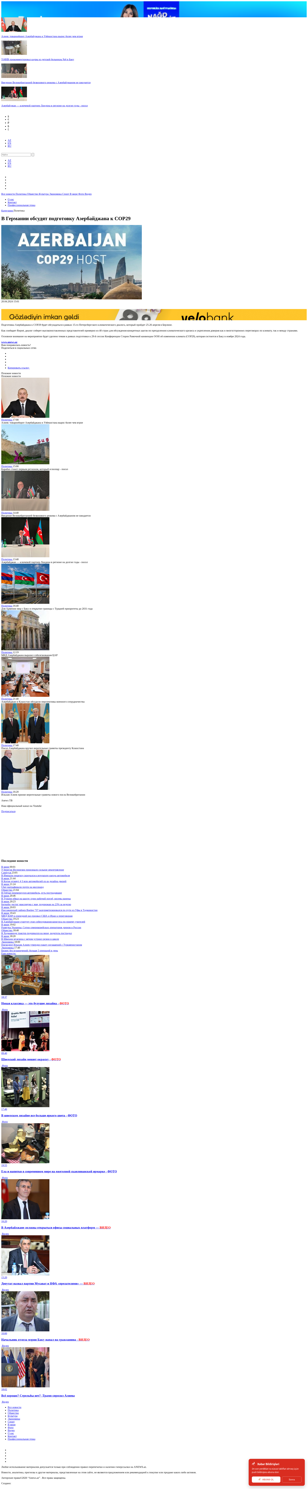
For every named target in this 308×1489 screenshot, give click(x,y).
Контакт (12, 202)
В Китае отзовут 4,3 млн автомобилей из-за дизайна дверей (33, 881)
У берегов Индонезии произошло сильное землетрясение (32, 869)
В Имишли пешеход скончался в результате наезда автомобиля (35, 875)
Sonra (292, 1479)
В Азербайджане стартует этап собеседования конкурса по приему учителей (43, 921)
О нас (11, 199)
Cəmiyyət (6, 872)
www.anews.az (9, 342)
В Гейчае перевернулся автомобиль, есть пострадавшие (31, 892)
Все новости (8, 194)
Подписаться (8, 811)
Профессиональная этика (21, 205)
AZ (9, 140)
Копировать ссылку (19, 367)
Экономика (55, 194)
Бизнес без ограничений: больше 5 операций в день (29, 950)
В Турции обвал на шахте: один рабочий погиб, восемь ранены (36, 898)
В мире (74, 194)
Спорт (66, 194)
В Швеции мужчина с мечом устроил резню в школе (30, 939)
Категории (7, 210)
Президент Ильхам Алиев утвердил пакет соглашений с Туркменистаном (41, 944)
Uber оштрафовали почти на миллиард (22, 887)
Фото (81, 194)
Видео (88, 194)
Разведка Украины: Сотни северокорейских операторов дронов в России (41, 927)
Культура (44, 194)
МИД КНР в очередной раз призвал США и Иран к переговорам (37, 916)
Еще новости (8, 953)
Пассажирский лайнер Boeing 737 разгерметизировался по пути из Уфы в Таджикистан (49, 910)
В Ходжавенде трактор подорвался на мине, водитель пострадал (36, 933)
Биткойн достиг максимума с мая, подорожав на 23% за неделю (36, 904)
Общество (33, 194)
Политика (21, 194)
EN (9, 143)
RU (9, 146)
